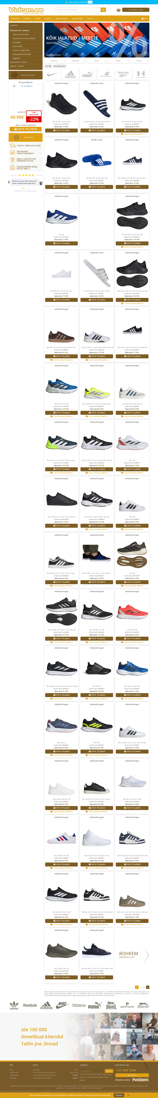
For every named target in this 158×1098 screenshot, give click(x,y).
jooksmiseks (18, 46)
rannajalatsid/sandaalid (22, 54)
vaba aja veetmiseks (21, 34)
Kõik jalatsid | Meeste (19, 30)
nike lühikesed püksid (135, 1086)
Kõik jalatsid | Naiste (18, 62)
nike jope (123, 1086)
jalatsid (48, 18)
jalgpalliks (16, 58)
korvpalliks (17, 42)
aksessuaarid (61, 18)
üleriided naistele (56, 1086)
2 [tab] (25, 190)
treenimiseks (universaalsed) (24, 38)
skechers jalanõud (112, 1086)
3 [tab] (28, 190)
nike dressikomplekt (95, 1088)
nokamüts (13, 1086)
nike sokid (100, 1086)
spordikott (44, 1086)
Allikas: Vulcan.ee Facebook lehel (25, 193)
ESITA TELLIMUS (27, 129)
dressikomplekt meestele (87, 1086)
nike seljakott (82, 1088)
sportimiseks (77, 18)
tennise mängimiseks (21, 50)
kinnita (109, 1071)
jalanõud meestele (70, 1086)
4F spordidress (26, 82)
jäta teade (131, 1075)
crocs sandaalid (70, 1088)
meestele (15, 18)
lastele (90, 18)
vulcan (37, 18)
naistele (27, 18)
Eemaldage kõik (59, 66)
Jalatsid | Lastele (17, 66)
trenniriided (23, 1086)
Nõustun (119, 1095)
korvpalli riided (34, 1086)
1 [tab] (22, 190)
